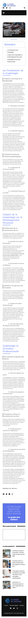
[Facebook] (3, 8)
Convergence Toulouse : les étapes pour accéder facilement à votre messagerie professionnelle (18, 574)
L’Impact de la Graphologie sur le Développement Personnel (15, 56)
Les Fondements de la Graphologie (12, 51)
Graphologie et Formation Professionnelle (13, 60)
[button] (3, 12)
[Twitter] (6, 8)
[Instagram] (10, 8)
